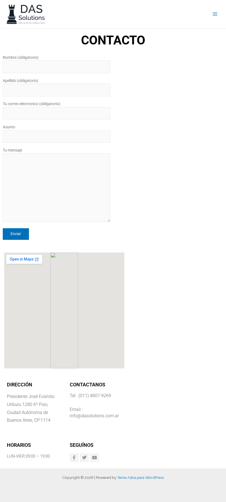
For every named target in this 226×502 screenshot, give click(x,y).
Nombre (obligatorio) (21, 57)
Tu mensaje (12, 150)
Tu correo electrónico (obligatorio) (31, 104)
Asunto (9, 127)
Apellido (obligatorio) (20, 80)
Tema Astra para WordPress (140, 477)
